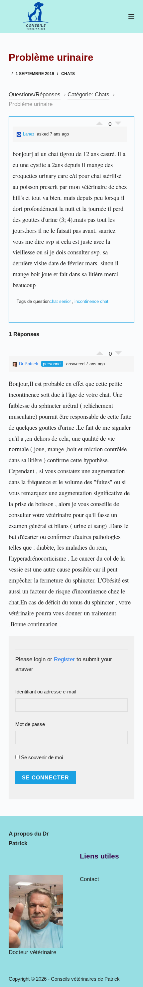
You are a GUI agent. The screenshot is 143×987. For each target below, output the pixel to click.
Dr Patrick (28, 363)
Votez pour (99, 121)
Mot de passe (30, 724)
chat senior (60, 301)
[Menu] (131, 17)
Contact (89, 879)
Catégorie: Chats (88, 94)
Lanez (29, 134)
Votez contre (118, 125)
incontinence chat (91, 301)
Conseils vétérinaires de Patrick (85, 979)
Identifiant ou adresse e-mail (45, 691)
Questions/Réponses (35, 94)
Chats (68, 73)
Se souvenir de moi (41, 757)
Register (64, 659)
